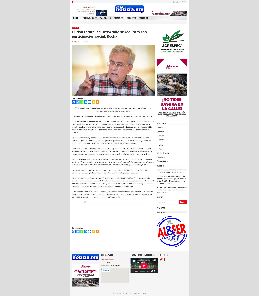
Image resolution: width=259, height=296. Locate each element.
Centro (162, 140)
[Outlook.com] (89, 102)
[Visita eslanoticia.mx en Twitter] (161, 260)
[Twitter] (78, 102)
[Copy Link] (93, 102)
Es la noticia (75, 42)
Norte (161, 145)
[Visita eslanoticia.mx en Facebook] (165, 260)
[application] (144, 265)
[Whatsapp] (81, 102)
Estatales (118, 18)
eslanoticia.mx (123, 293)
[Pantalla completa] (155, 271)
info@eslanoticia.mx (108, 259)
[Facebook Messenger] (85, 102)
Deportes (131, 18)
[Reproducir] (133, 271)
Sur (160, 149)
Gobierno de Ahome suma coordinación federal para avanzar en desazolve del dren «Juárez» (172, 189)
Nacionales (105, 18)
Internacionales (89, 18)
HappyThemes (141, 293)
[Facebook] (74, 102)
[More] (97, 102)
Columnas (143, 18)
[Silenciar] (152, 271)
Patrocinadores (162, 161)
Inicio (75, 18)
